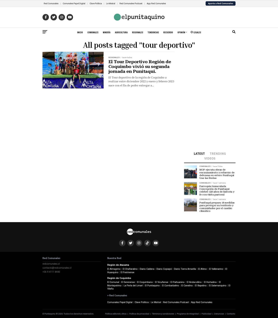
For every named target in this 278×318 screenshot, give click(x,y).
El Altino (202, 269)
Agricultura (121, 32)
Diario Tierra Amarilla (185, 269)
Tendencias (153, 32)
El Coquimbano (145, 282)
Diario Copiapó (164, 269)
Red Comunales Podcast (131, 3)
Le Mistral (110, 3)
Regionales (137, 32)
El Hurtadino (210, 282)
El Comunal (113, 282)
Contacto (231, 314)
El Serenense (128, 282)
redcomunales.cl (51, 264)
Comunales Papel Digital (74, 3)
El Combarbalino (170, 285)
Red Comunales (51, 3)
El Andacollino (194, 282)
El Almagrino (113, 269)
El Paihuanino (178, 282)
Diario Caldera (147, 269)
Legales (197, 32)
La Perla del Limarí (133, 285)
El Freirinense (127, 272)
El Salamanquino (217, 285)
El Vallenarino (216, 269)
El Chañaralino (130, 269)
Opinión (181, 32)
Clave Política (96, 3)
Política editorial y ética (115, 314)
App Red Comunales (156, 3)
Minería (106, 32)
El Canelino (187, 285)
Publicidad (206, 314)
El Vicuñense (161, 282)
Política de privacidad (139, 314)
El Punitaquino (152, 285)
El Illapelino (201, 285)
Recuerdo (168, 32)
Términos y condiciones (163, 314)
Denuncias (219, 314)
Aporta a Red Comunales (220, 3)
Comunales (92, 32)
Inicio (80, 32)
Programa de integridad (188, 314)
